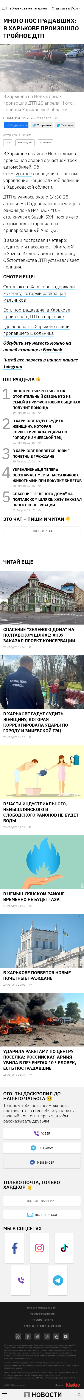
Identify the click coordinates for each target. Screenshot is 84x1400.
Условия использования (41, 1307)
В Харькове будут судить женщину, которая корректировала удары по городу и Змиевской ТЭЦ (35, 722)
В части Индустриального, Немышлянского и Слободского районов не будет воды (41, 812)
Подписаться (46, 1215)
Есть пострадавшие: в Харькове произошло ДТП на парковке (36, 313)
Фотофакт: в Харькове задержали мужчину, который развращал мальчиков (39, 293)
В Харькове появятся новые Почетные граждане (37, 975)
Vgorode (24, 174)
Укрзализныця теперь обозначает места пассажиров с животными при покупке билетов (47, 475)
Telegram (12, 366)
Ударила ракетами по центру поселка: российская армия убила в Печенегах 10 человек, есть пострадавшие (39, 1059)
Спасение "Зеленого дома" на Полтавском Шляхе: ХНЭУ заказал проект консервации (47, 499)
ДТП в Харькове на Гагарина (24, 8)
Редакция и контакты (42, 1313)
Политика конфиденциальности (42, 1325)
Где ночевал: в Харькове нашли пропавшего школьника (36, 329)
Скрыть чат (42, 531)
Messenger (45, 1162)
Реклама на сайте (42, 1319)
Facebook (52, 350)
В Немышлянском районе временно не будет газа (34, 896)
